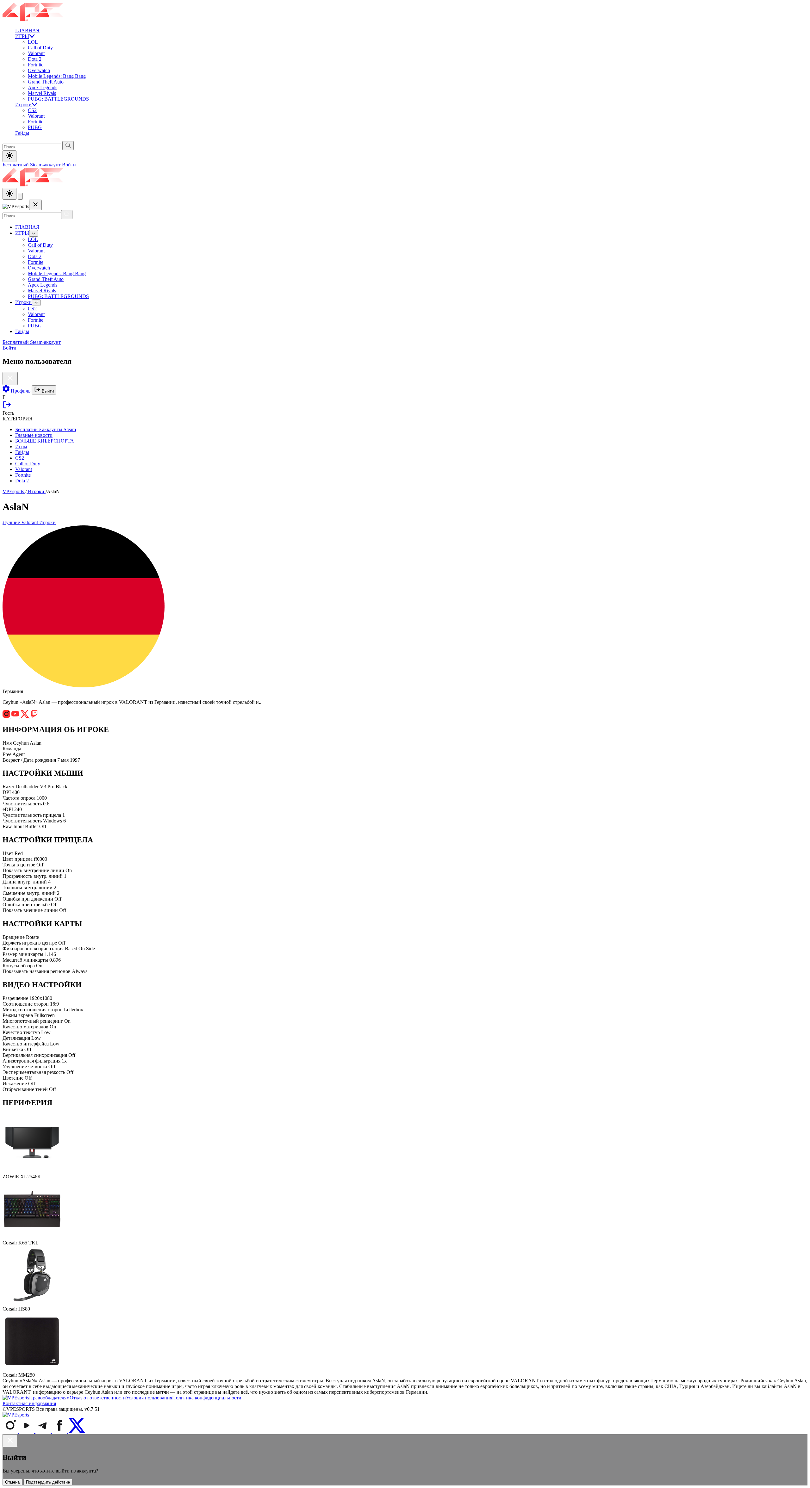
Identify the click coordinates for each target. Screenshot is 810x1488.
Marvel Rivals (42, 93)
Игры (21, 446)
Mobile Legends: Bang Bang (57, 76)
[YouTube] (27, 1431)
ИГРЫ (22, 36)
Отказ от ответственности (98, 1397)
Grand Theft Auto (46, 81)
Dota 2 (34, 59)
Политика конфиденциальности (206, 1397)
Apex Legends (42, 87)
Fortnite (35, 64)
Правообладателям (49, 1397)
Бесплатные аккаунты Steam (45, 429)
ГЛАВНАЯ (27, 30)
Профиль (20, 391)
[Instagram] (11, 1431)
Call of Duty (40, 47)
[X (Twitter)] (76, 1431)
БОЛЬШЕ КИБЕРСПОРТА (44, 440)
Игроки (23, 104)
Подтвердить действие (48, 1482)
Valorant (36, 53)
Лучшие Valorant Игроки (29, 522)
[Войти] (7, 407)
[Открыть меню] (20, 196)
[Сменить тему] (9, 194)
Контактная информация (29, 1403)
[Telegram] (43, 1431)
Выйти (47, 391)
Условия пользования (149, 1397)
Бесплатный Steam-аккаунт (32, 164)
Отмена (12, 1482)
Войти (69, 164)
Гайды (22, 133)
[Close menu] (35, 205)
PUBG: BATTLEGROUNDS (58, 99)
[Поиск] (66, 214)
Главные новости (34, 435)
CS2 (32, 110)
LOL (33, 42)
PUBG (35, 127)
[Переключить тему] (9, 156)
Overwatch (39, 70)
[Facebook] (60, 1431)
